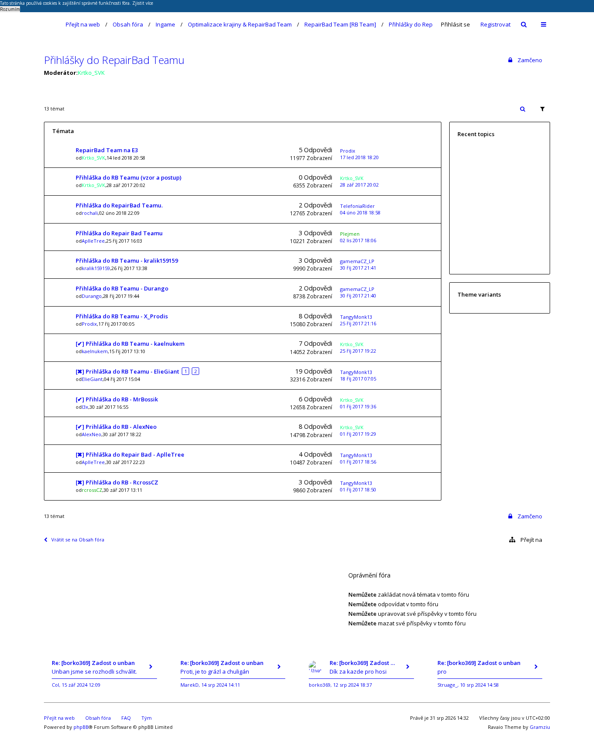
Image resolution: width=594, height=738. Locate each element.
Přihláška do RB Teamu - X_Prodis (122, 316)
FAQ (126, 718)
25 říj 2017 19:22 (358, 350)
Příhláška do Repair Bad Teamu (119, 233)
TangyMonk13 (356, 317)
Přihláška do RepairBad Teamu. (119, 205)
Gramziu (540, 727)
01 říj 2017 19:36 (358, 406)
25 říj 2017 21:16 (358, 323)
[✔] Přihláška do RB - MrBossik (117, 399)
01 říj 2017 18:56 (358, 461)
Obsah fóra (128, 24)
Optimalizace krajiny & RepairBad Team (240, 24)
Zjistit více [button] (142, 3)
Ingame (165, 24)
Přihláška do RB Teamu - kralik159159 (127, 260)
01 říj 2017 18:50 (358, 489)
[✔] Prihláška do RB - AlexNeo (116, 427)
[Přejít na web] (49, 24)
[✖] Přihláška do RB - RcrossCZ (117, 482)
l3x (85, 407)
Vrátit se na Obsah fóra (77, 539)
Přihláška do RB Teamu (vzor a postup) (128, 177)
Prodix (347, 150)
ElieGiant (92, 379)
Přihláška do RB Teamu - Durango (122, 288)
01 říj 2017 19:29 (358, 434)
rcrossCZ (92, 490)
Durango (92, 296)
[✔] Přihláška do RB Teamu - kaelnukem (130, 343)
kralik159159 (96, 268)
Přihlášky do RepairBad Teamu (429, 24)
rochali (90, 213)
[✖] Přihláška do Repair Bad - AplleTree (130, 454)
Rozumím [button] (10, 9)
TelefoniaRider (357, 206)
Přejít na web (83, 24)
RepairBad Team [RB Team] (340, 24)
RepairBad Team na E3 (107, 150)
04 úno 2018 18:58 (360, 212)
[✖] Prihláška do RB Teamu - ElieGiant (127, 371)
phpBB (81, 727)
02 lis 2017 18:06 (358, 240)
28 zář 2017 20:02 (359, 184)
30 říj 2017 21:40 (358, 295)
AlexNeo (91, 434)
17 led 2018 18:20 (359, 157)
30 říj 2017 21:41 (358, 267)
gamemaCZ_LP (357, 261)
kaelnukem (95, 351)
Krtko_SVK (91, 73)
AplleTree (93, 240)
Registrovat (496, 24)
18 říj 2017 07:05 (358, 378)
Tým (146, 718)
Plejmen (350, 233)
